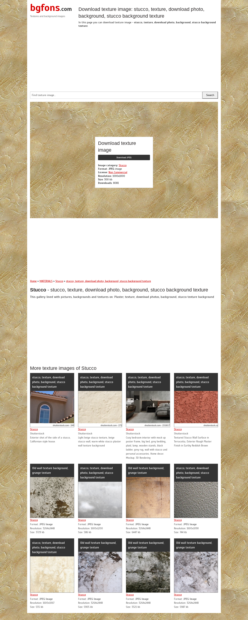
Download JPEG (124, 157)
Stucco (123, 165)
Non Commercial (117, 172)
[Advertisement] (148, 58)
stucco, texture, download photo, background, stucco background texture (48, 382)
